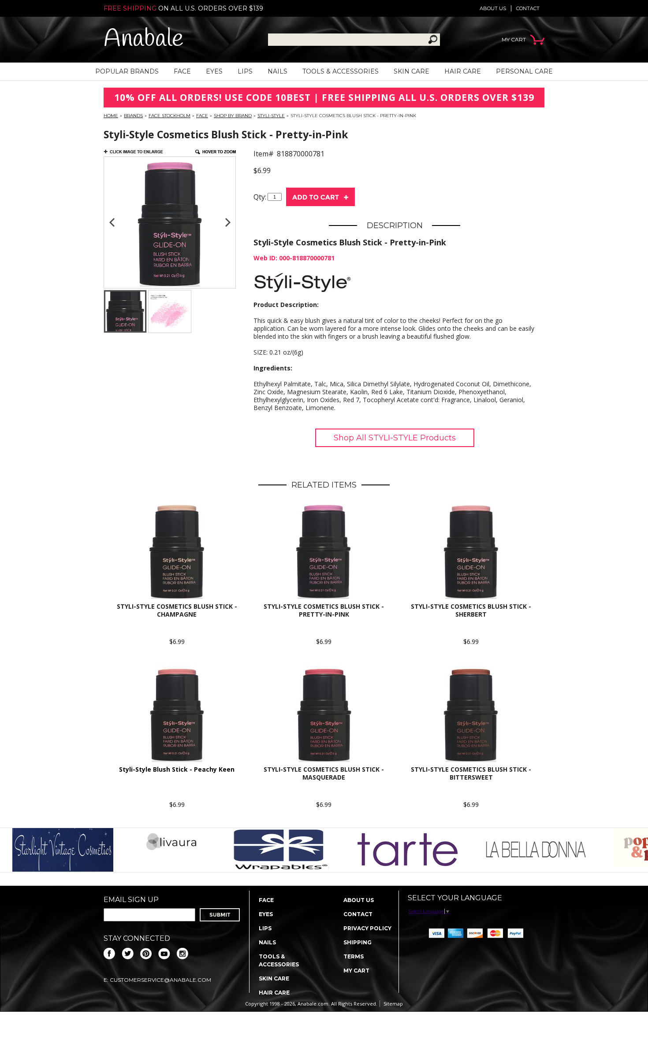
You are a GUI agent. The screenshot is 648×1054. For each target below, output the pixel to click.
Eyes (214, 71)
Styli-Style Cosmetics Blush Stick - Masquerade (324, 773)
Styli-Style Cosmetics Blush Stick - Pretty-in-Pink (324, 610)
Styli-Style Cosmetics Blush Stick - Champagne (177, 610)
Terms (353, 956)
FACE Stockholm (169, 115)
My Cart (356, 970)
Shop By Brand (233, 115)
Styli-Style (271, 115)
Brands (133, 115)
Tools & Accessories (340, 71)
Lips (245, 71)
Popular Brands (127, 71)
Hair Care (462, 71)
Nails (277, 71)
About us (493, 8)
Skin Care (411, 71)
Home (111, 115)
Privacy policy (367, 928)
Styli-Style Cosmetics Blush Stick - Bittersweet (471, 773)
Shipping (357, 942)
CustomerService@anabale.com (160, 979)
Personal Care (524, 71)
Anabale (143, 39)
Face (182, 71)
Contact (528, 8)
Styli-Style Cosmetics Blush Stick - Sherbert (471, 610)
